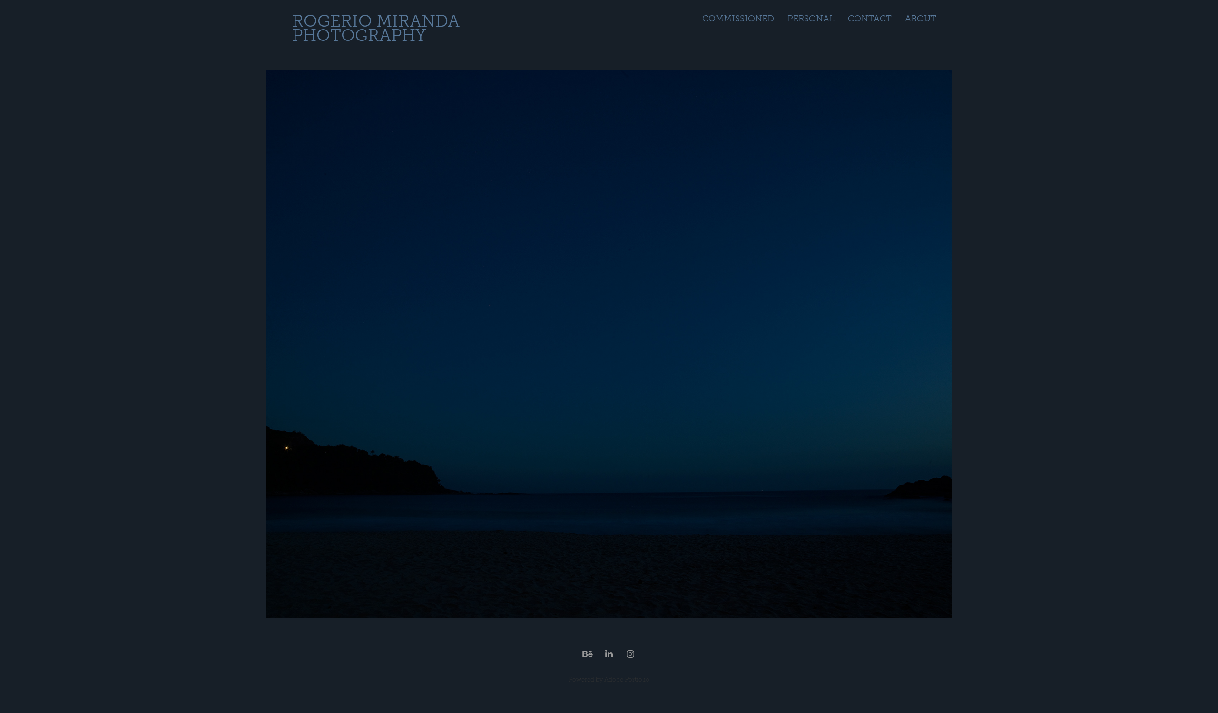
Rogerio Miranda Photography (378, 28)
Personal (811, 18)
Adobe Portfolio (626, 679)
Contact (870, 18)
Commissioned (738, 18)
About (920, 18)
